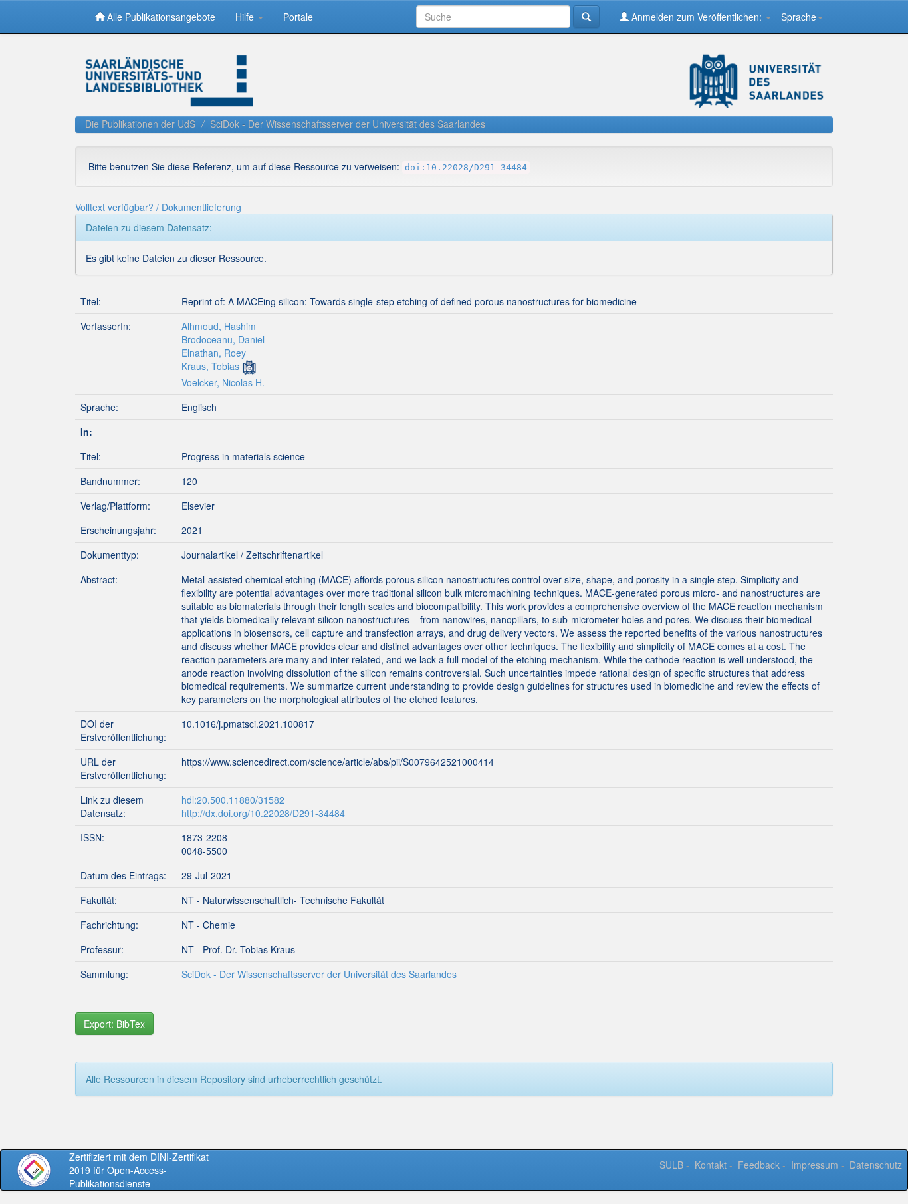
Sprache (798, 16)
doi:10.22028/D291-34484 (466, 167)
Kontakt (711, 1164)
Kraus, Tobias (210, 366)
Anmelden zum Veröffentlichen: (696, 16)
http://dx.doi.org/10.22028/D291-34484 (263, 813)
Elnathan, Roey (213, 352)
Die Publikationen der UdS (140, 123)
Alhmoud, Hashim (218, 326)
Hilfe (246, 16)
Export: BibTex (114, 1023)
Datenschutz (876, 1164)
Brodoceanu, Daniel (223, 339)
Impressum (814, 1164)
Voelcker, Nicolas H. (223, 382)
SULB (671, 1164)
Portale (298, 16)
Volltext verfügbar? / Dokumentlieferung (158, 207)
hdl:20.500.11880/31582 (232, 799)
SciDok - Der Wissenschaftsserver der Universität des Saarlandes (347, 123)
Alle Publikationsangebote (159, 16)
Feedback (759, 1164)
